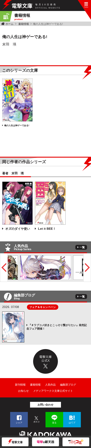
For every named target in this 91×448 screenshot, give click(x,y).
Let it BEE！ (46, 228)
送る (54, 422)
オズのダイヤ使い (17, 228)
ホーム (9, 23)
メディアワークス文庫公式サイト (53, 390)
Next (87, 267)
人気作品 (50, 384)
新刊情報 (20, 384)
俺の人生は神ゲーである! (16, 125)
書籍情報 (23, 23)
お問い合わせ (45, 404)
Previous (4, 267)
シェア (19, 422)
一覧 (82, 247)
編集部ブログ (68, 384)
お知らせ (23, 390)
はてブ (72, 422)
